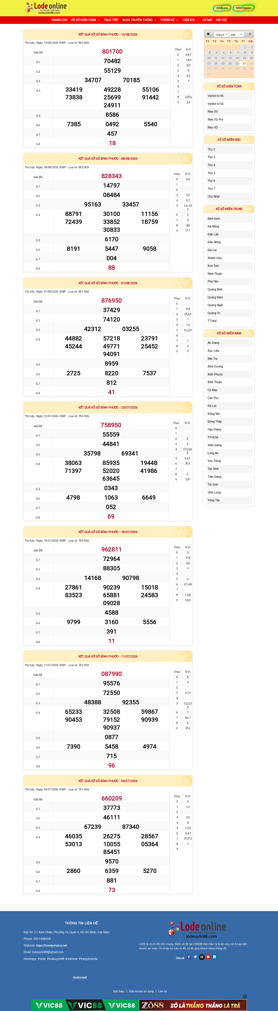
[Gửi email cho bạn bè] (202, 957)
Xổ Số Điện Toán (83, 20)
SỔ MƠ (207, 20)
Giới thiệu (118, 991)
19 (222, 63)
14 (237, 57)
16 (251, 57)
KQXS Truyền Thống (137, 20)
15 (244, 57)
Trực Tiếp (111, 20)
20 (229, 63)
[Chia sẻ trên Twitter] (195, 957)
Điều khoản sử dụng (141, 991)
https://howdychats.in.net (51, 945)
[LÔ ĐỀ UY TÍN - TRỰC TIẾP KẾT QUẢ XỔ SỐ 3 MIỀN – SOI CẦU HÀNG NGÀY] (46, 8)
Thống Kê (167, 20)
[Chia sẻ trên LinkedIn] (214, 957)
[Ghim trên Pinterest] (208, 957)
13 (229, 57)
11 (215, 57)
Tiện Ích (188, 20)
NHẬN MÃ (80, 977)
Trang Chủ (59, 20)
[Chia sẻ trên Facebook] (189, 957)
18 (215, 63)
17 (208, 63)
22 (244, 63)
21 (237, 63)
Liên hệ (162, 991)
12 (222, 57)
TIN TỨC (221, 20)
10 (208, 57)
